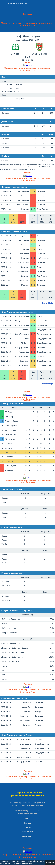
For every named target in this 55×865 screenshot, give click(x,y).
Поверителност (27, 836)
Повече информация (24, 863)
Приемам (50, 862)
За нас (27, 818)
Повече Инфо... (48, 303)
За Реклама (27, 827)
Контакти (27, 823)
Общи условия (27, 832)
